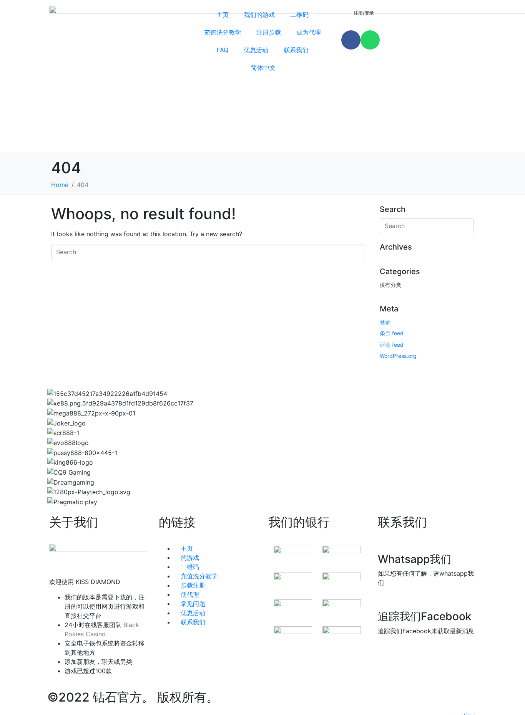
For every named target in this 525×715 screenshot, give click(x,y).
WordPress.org (398, 356)
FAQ (222, 50)
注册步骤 (268, 32)
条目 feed (392, 333)
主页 (222, 14)
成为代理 (308, 32)
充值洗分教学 (222, 32)
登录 (385, 322)
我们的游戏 (259, 14)
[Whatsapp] (370, 40)
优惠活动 (256, 50)
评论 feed (392, 344)
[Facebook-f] (351, 40)
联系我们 (296, 50)
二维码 (299, 14)
